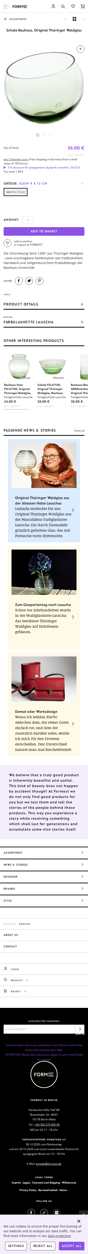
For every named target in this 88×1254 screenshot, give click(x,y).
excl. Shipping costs (16, 159)
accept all (71, 1246)
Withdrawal (69, 1182)
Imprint (16, 1182)
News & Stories (16, 864)
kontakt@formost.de (48, 1164)
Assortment (13, 852)
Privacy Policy (28, 1190)
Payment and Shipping (46, 1182)
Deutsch (10, 923)
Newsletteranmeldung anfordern (80, 1030)
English (24, 923)
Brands (9, 888)
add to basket (44, 231)
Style (8, 900)
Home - (64, 1190)
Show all (79, 430)
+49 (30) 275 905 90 (47, 1125)
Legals (26, 1182)
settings (16, 1246)
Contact (10, 946)
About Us (11, 935)
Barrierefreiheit (48, 1190)
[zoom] (44, 86)
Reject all (42, 1246)
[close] (78, 1221)
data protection (59, 1236)
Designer (11, 876)
